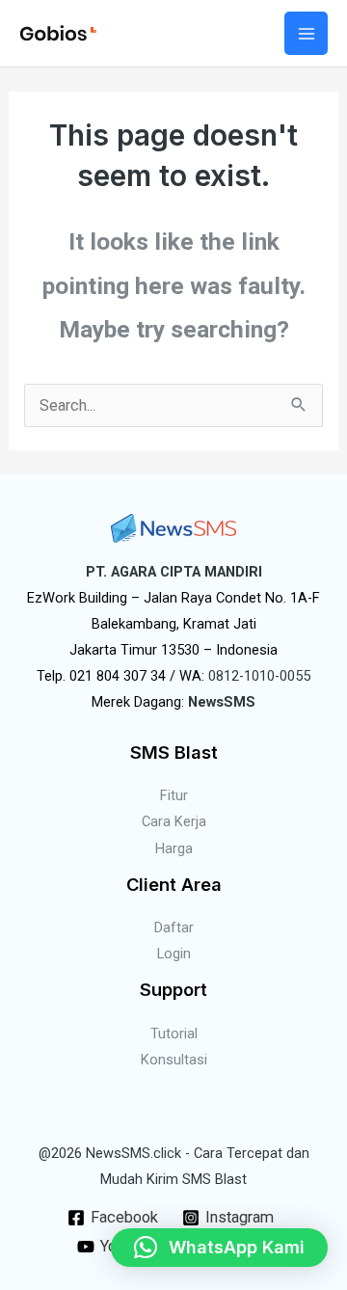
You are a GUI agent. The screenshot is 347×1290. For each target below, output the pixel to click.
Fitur (174, 795)
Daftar (174, 927)
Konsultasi (174, 1059)
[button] (219, 1247)
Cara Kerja (174, 821)
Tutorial (174, 1033)
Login (174, 953)
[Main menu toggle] (306, 33)
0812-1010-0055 (259, 676)
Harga (174, 848)
